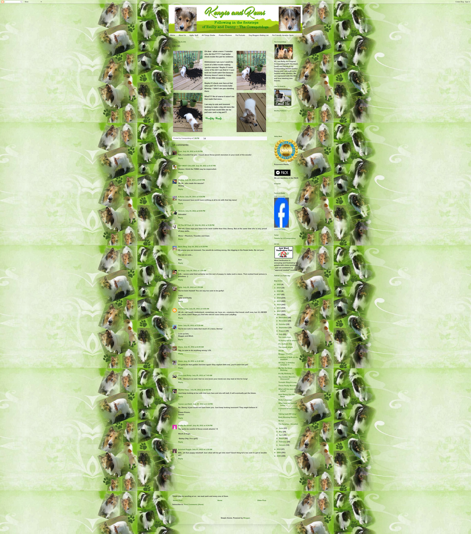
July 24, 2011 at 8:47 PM (206, 166)
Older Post (261, 500)
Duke (180, 325)
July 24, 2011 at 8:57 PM (195, 180)
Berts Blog (182, 247)
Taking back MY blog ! (287, 414)
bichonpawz (183, 309)
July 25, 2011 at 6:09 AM (194, 347)
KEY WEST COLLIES (186, 166)
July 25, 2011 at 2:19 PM (203, 404)
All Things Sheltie (208, 35)
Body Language (285, 400)
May (281, 432)
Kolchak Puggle (184, 449)
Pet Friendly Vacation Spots (283, 35)
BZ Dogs (181, 271)
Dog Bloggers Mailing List (258, 35)
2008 (279, 456)
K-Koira (181, 197)
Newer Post (177, 500)
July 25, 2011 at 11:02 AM (200, 390)
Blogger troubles (285, 354)
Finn (180, 151)
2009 (279, 452)
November (283, 321)
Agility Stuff (194, 35)
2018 (279, 291)
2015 (279, 301)
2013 (279, 308)
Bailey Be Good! (185, 425)
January (282, 445)
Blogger (246, 518)
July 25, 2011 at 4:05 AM (199, 309)
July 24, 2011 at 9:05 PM (195, 211)
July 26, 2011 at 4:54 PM (202, 425)
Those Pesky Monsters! (288, 386)
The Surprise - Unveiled (288, 424)
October (282, 324)
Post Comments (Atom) (193, 504)
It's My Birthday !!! (286, 374)
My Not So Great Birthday (285, 369)
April (281, 435)
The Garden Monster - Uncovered (287, 378)
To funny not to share (287, 341)
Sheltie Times (184, 390)
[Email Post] (204, 138)
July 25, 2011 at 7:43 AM (202, 375)
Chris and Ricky (184, 375)
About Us (182, 35)
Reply (180, 158)
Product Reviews (225, 35)
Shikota (181, 211)
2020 (279, 284)
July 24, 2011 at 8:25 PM (193, 151)
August (282, 331)
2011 (279, 314)
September (283, 328)
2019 (279, 288)
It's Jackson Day (285, 344)
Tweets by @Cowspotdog (285, 238)
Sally (180, 287)
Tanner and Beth (185, 404)
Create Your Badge (279, 229)
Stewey (181, 180)
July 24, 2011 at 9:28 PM (204, 225)
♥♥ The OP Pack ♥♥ (186, 225)
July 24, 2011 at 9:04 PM (195, 197)
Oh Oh (281, 351)
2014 (279, 305)
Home (172, 35)
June (281, 428)
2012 (279, 311)
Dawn (180, 361)
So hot (281, 421)
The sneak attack (285, 347)
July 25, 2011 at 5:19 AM (193, 325)
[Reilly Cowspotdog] (281, 227)
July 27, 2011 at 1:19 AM (202, 449)
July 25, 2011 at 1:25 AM (196, 271)
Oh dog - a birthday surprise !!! (286, 364)
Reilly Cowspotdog (279, 196)
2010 (279, 449)
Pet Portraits (240, 35)
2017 (279, 294)
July (281, 334)
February (283, 442)
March (282, 438)
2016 (279, 298)
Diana (180, 347)
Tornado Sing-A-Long (287, 382)
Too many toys (284, 337)
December (283, 317)
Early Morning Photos (287, 417)
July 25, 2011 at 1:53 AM (193, 287)
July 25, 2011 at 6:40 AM (194, 361)
